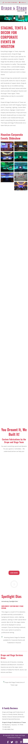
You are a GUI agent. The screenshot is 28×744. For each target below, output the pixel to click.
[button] (26, 13)
